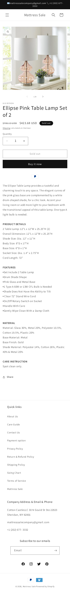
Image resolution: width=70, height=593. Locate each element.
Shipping (6, 128)
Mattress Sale (15, 489)
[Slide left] (27, 96)
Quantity (7, 133)
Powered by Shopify (45, 586)
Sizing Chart (14, 472)
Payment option (16, 440)
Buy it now (35, 164)
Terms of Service (16, 480)
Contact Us (13, 432)
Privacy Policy (15, 448)
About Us (12, 416)
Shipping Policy (16, 464)
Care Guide (13, 424)
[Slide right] (43, 96)
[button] (7, 15)
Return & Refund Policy (20, 456)
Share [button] (10, 376)
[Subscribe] (55, 550)
